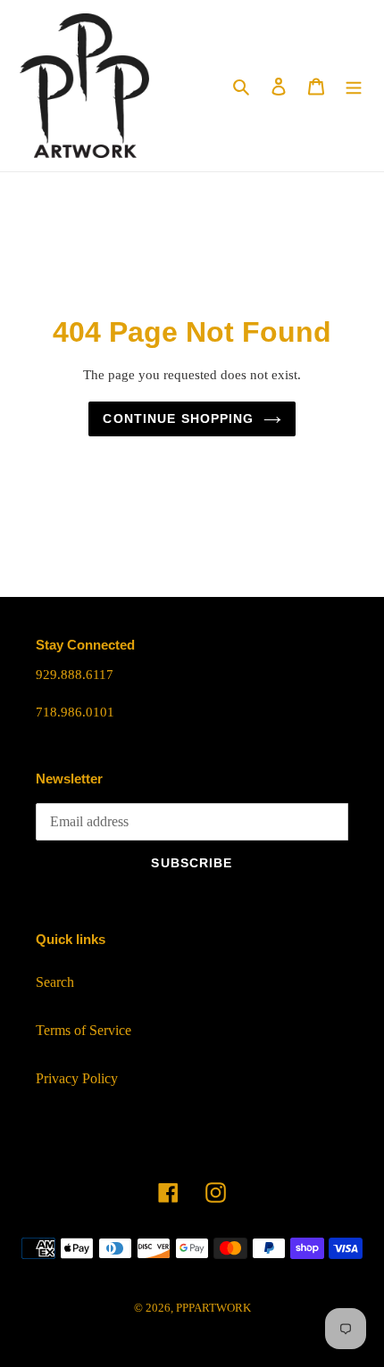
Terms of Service (83, 1030)
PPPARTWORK (213, 1307)
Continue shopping (178, 418)
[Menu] (353, 85)
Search (55, 982)
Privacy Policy (77, 1078)
